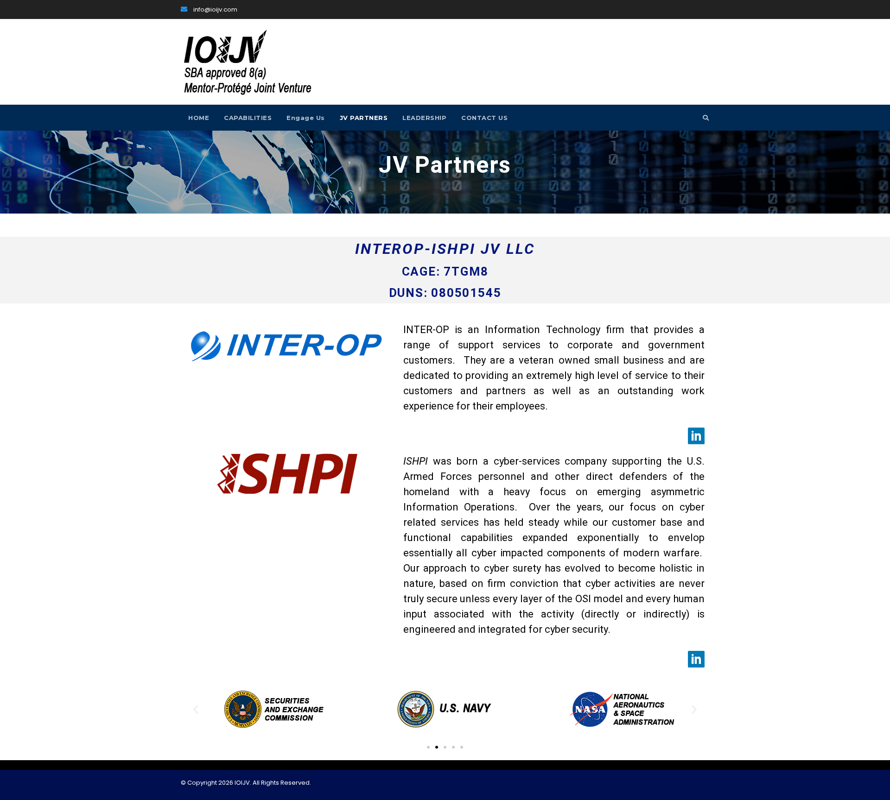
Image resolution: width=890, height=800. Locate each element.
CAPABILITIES (248, 117)
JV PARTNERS (364, 117)
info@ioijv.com (214, 9)
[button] (196, 709)
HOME (198, 117)
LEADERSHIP (424, 117)
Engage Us (305, 117)
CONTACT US (484, 117)
